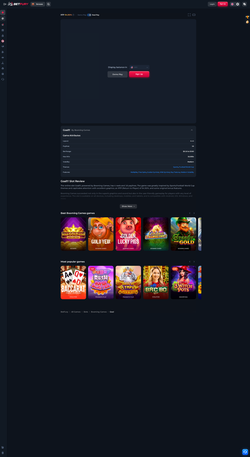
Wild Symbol (165, 172)
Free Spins (142, 172)
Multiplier (134, 172)
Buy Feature (175, 172)
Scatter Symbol (153, 172)
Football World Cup (186, 167)
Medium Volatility (187, 172)
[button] (73, 234)
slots (86, 312)
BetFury (64, 312)
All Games (75, 312)
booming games (99, 312)
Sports (175, 167)
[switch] (89, 15)
